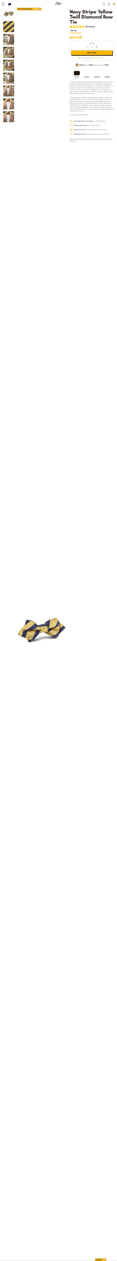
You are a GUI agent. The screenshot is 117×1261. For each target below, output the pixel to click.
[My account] (109, 3)
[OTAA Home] (58, 3)
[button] (103, 3)
